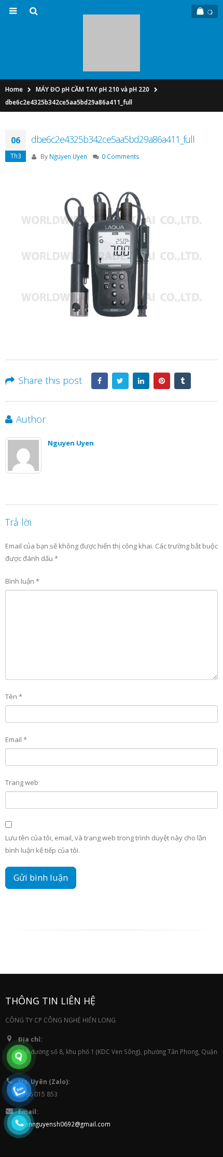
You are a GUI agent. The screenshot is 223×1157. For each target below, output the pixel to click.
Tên (13, 650)
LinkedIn (141, 335)
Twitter (120, 335)
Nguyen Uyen (68, 110)
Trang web (21, 736)
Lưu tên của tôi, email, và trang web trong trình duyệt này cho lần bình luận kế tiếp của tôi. (105, 798)
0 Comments (121, 110)
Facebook (99, 335)
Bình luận (22, 535)
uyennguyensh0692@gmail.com (64, 1078)
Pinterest (162, 335)
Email (16, 693)
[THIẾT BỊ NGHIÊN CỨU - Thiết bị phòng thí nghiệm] (111, 19)
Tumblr (182, 335)
